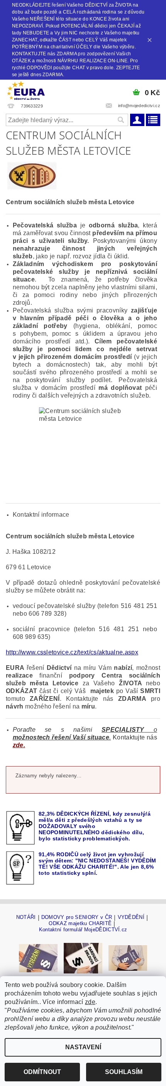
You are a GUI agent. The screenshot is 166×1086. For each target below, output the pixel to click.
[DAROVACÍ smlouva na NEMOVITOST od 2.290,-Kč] (83, 958)
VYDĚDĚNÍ (131, 917)
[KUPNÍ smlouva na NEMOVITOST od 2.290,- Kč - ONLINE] (127, 958)
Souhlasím (123, 1072)
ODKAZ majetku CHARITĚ (80, 923)
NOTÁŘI (26, 917)
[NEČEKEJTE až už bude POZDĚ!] (38, 958)
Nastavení (83, 1047)
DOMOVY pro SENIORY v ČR (76, 917)
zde (90, 1002)
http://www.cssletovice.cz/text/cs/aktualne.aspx (72, 652)
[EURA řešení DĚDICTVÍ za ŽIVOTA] (26, 90)
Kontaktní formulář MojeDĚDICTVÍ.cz (83, 929)
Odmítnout (42, 1072)
